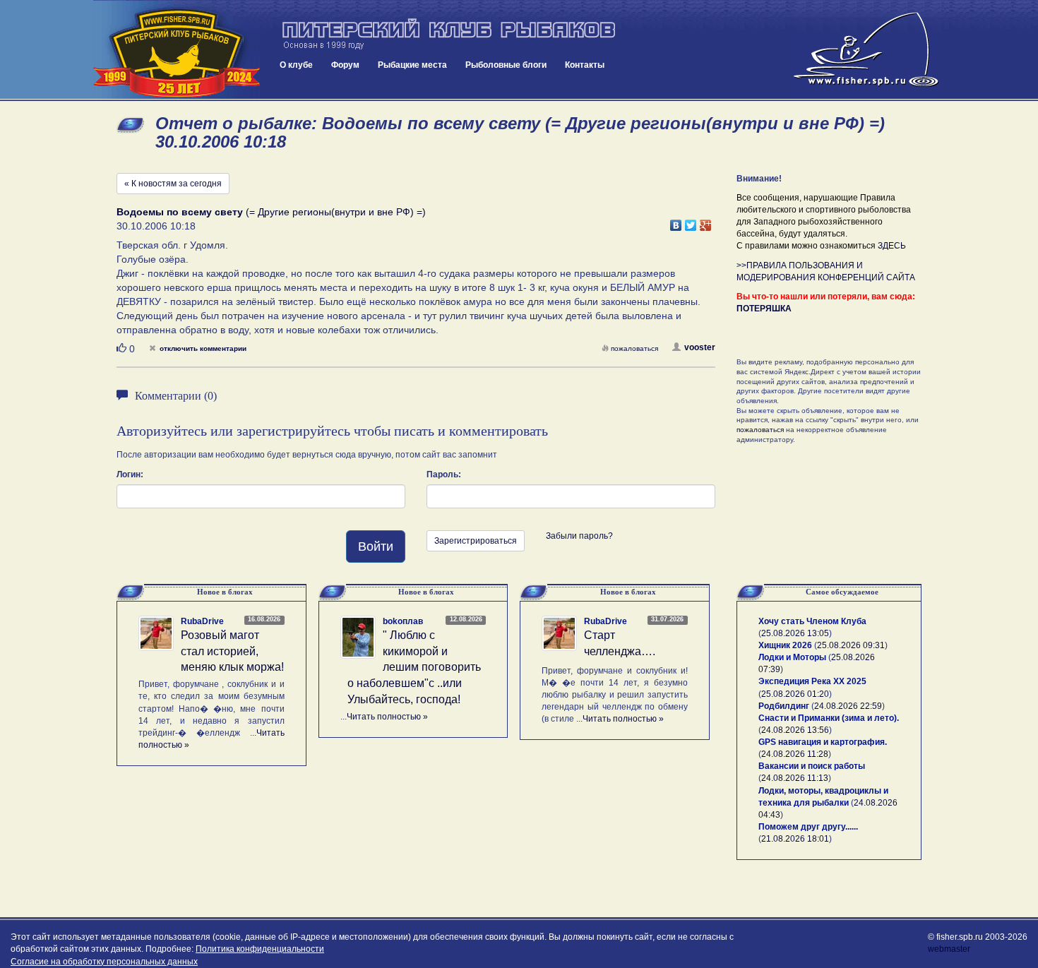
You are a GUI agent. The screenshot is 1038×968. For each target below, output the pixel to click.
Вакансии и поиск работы (811, 766)
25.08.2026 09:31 (851, 645)
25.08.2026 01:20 (795, 694)
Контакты (584, 65)
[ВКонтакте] (676, 221)
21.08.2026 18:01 (795, 839)
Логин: (130, 474)
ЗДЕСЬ (892, 246)
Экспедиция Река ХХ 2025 (812, 681)
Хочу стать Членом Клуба (812, 621)
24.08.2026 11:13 (794, 778)
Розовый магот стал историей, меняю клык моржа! (232, 651)
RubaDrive (202, 621)
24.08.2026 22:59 (848, 706)
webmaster (949, 949)
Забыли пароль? (579, 536)
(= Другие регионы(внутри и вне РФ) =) (271, 211)
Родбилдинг (783, 706)
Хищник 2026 (785, 645)
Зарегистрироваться (475, 541)
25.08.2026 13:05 (795, 633)
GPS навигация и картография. (822, 742)
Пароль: (443, 474)
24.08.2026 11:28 (794, 754)
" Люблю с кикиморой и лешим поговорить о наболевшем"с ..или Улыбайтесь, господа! (414, 667)
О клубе (296, 65)
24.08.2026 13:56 (795, 730)
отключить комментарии (203, 348)
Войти (375, 546)
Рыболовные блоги (506, 65)
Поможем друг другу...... (808, 827)
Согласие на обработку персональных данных (104, 962)
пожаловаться (634, 348)
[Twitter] (691, 221)
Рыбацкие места (412, 65)
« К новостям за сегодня (173, 184)
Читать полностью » (387, 717)
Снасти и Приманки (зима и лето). (828, 718)
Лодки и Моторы (792, 657)
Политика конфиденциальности (260, 949)
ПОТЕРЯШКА (764, 308)
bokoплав (403, 621)
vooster (699, 347)
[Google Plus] (705, 221)
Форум (345, 65)
